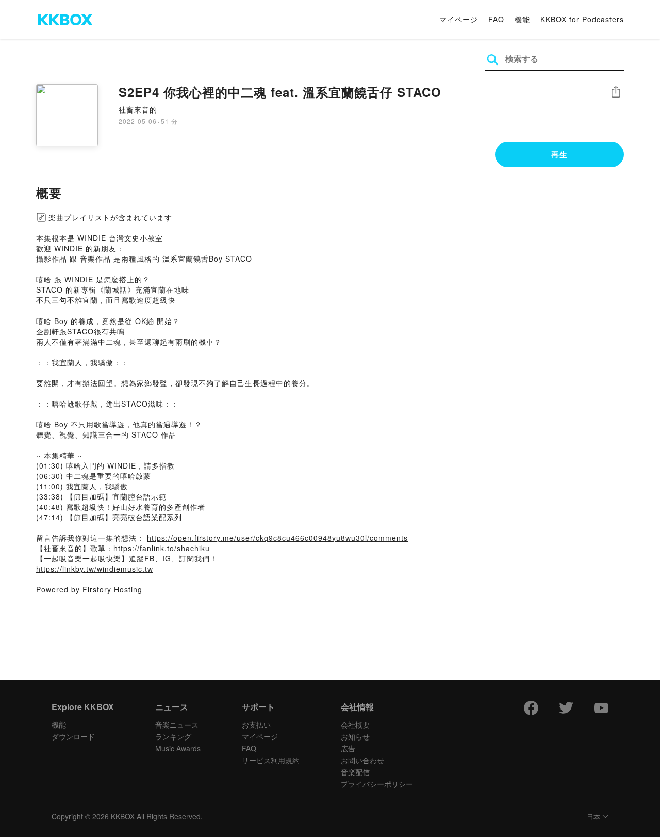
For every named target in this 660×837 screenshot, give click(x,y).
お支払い (256, 724)
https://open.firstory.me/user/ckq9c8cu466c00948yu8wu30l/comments (277, 538)
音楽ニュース (177, 724)
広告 (348, 748)
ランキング (173, 736)
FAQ (496, 19)
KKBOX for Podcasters (582, 19)
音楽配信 (355, 772)
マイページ (458, 19)
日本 (593, 817)
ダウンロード (73, 736)
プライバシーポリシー (377, 784)
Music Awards (178, 748)
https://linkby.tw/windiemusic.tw (94, 569)
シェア (615, 92)
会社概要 (355, 724)
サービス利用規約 (271, 760)
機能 (522, 19)
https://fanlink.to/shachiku (161, 548)
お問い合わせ (362, 760)
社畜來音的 (138, 109)
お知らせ (355, 736)
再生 (559, 154)
